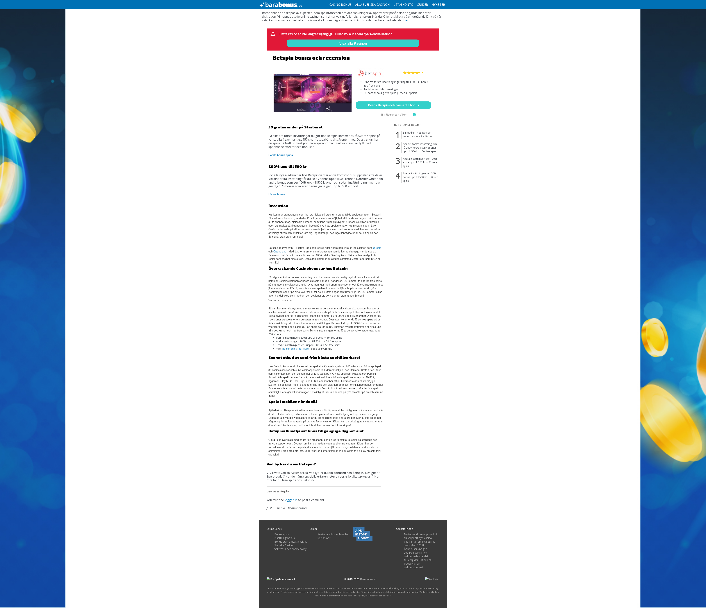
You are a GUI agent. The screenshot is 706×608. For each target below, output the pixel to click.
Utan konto (403, 5)
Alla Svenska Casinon (372, 5)
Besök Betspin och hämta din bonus (393, 105)
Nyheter (438, 5)
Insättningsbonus (284, 538)
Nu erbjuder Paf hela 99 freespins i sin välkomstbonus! (418, 563)
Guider (422, 5)
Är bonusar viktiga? (415, 549)
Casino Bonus (340, 5)
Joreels (377, 248)
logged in (291, 500)
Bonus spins (281, 534)
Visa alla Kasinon (353, 43)
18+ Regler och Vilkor (394, 114)
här (405, 20)
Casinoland (279, 251)
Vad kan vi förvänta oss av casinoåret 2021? (419, 543)
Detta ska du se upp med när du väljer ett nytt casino (421, 536)
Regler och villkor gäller (296, 348)
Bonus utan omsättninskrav (290, 541)
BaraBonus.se (368, 579)
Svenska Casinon (284, 545)
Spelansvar (324, 538)
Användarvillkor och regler (333, 534)
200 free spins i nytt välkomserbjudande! (416, 554)
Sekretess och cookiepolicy (290, 549)
